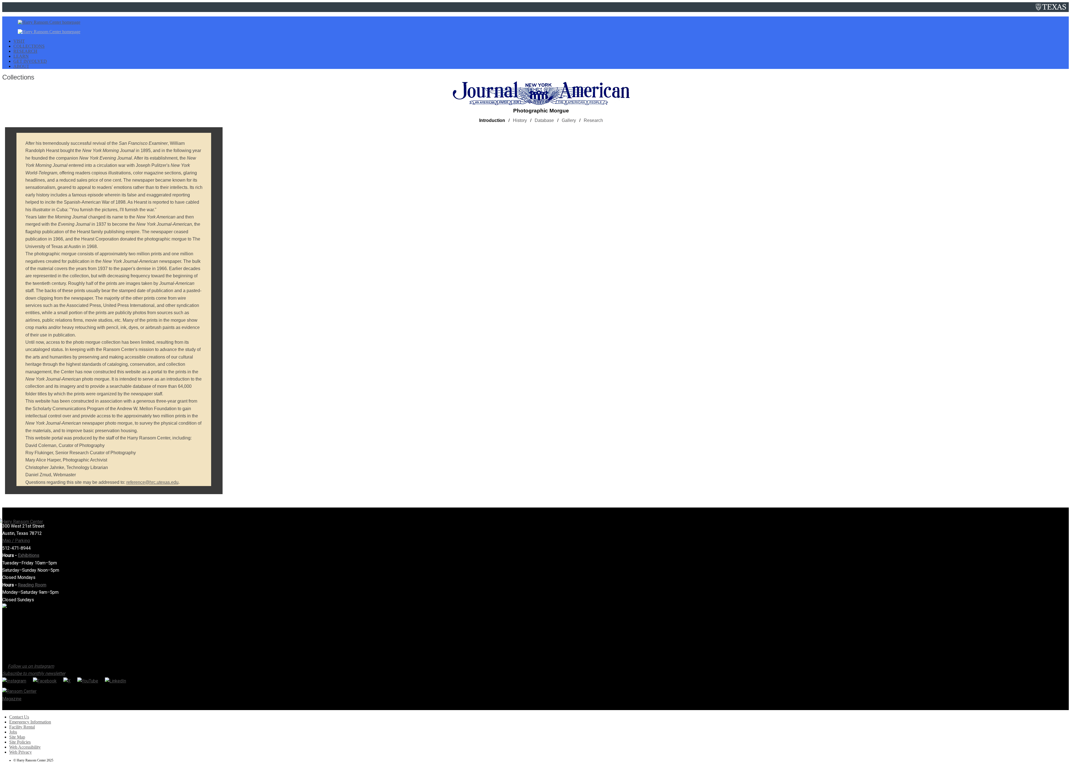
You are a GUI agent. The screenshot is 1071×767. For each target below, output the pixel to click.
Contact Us (19, 717)
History (520, 120)
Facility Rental (22, 727)
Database (544, 120)
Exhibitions (28, 555)
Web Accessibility (25, 747)
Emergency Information (30, 722)
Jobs (13, 732)
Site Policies (20, 742)
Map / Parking (16, 540)
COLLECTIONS (29, 46)
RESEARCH (25, 51)
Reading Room (32, 585)
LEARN (21, 56)
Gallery (569, 120)
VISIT (19, 41)
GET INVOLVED (30, 61)
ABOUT (21, 66)
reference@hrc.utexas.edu (152, 482)
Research (593, 120)
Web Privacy (20, 752)
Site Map (17, 737)
